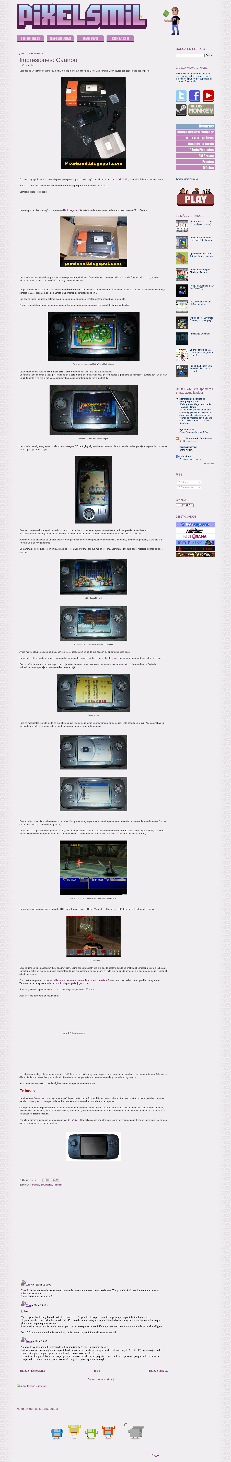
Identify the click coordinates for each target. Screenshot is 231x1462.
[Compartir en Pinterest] (57, 1180)
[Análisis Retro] (195, 138)
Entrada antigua (158, 1370)
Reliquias (58, 1184)
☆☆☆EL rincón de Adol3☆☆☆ (195, 438)
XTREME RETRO (188, 447)
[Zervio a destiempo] (195, 143)
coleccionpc (185, 456)
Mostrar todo (209, 464)
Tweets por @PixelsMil (187, 179)
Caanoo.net (39, 1098)
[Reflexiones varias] (60, 39)
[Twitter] (181, 96)
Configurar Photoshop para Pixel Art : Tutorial (201, 239)
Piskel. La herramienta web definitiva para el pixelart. (201, 368)
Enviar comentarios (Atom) (101, 1379)
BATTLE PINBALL (187, 450)
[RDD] (195, 126)
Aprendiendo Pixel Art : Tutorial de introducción (201, 255)
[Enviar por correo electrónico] (44, 1180)
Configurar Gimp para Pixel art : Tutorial (200, 271)
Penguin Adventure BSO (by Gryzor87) (202, 287)
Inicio (97, 1370)
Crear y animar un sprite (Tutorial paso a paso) (201, 222)
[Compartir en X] (50, 1180)
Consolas (34, 1184)
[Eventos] (195, 161)
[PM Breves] (195, 155)
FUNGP (75, 1120)
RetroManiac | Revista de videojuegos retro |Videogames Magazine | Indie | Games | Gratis (195, 403)
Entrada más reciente (32, 1370)
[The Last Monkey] (201, 110)
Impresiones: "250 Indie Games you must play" (201, 319)
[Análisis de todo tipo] (90, 39)
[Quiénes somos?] (120, 39)
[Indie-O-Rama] (195, 536)
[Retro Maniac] (195, 530)
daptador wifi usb (57, 983)
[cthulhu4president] (195, 554)
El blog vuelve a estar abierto (192, 459)
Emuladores (46, 1184)
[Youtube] (208, 96)
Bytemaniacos (186, 429)
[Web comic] (195, 149)
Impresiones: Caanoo (48, 59)
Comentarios (186, 487)
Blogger (155, 1455)
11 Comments (26, 65)
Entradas (184, 482)
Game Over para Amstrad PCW (193, 432)
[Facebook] (194, 96)
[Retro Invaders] (195, 524)
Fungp (113, 658)
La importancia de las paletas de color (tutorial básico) (201, 352)
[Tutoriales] (30, 39)
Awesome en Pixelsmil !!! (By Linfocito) (201, 303)
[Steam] (181, 110)
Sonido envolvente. (188, 441)
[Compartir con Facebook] (53, 1180)
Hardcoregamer (70, 210)
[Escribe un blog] (47, 1180)
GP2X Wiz (123, 179)
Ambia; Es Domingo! (200, 333)
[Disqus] (93, 1233)
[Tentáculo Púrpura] (195, 542)
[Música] (195, 167)
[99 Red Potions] (195, 548)
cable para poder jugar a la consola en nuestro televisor (80, 980)
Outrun (40, 533)
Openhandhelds (94, 1107)
